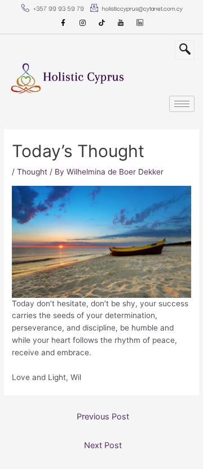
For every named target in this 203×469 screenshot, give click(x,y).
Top (193, 459)
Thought (32, 171)
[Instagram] (82, 23)
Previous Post (103, 417)
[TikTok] (101, 23)
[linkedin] (139, 23)
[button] (185, 50)
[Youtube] (120, 23)
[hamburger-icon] (182, 104)
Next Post (103, 445)
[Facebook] (63, 23)
